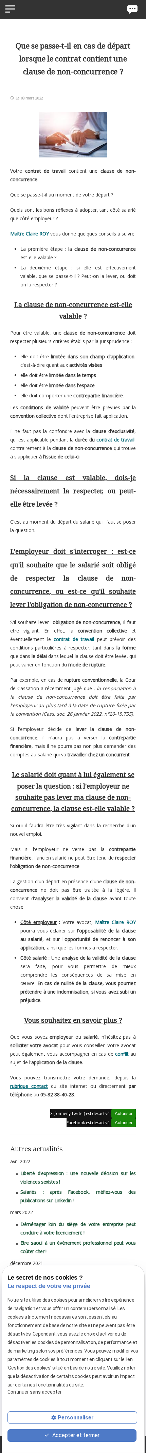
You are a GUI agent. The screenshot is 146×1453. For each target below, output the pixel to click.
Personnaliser (76, 1417)
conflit (122, 1054)
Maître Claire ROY (29, 233)
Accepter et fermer (75, 1435)
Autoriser (123, 1113)
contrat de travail (115, 439)
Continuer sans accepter (34, 1392)
